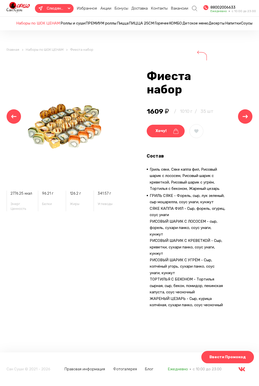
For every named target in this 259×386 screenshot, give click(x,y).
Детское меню (195, 23)
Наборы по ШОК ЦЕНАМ (38, 23)
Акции (105, 8)
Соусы (246, 23)
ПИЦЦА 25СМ (141, 23)
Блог (149, 369)
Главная (13, 50)
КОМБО (175, 23)
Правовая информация (84, 369)
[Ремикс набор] (245, 116)
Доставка (140, 8)
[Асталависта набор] (14, 116)
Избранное (87, 8)
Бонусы (121, 8)
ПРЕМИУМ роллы (100, 23)
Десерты (217, 23)
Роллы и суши (72, 23)
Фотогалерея (125, 369)
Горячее (162, 23)
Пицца (122, 23)
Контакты (159, 8)
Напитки (233, 23)
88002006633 (222, 7)
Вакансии (179, 8)
